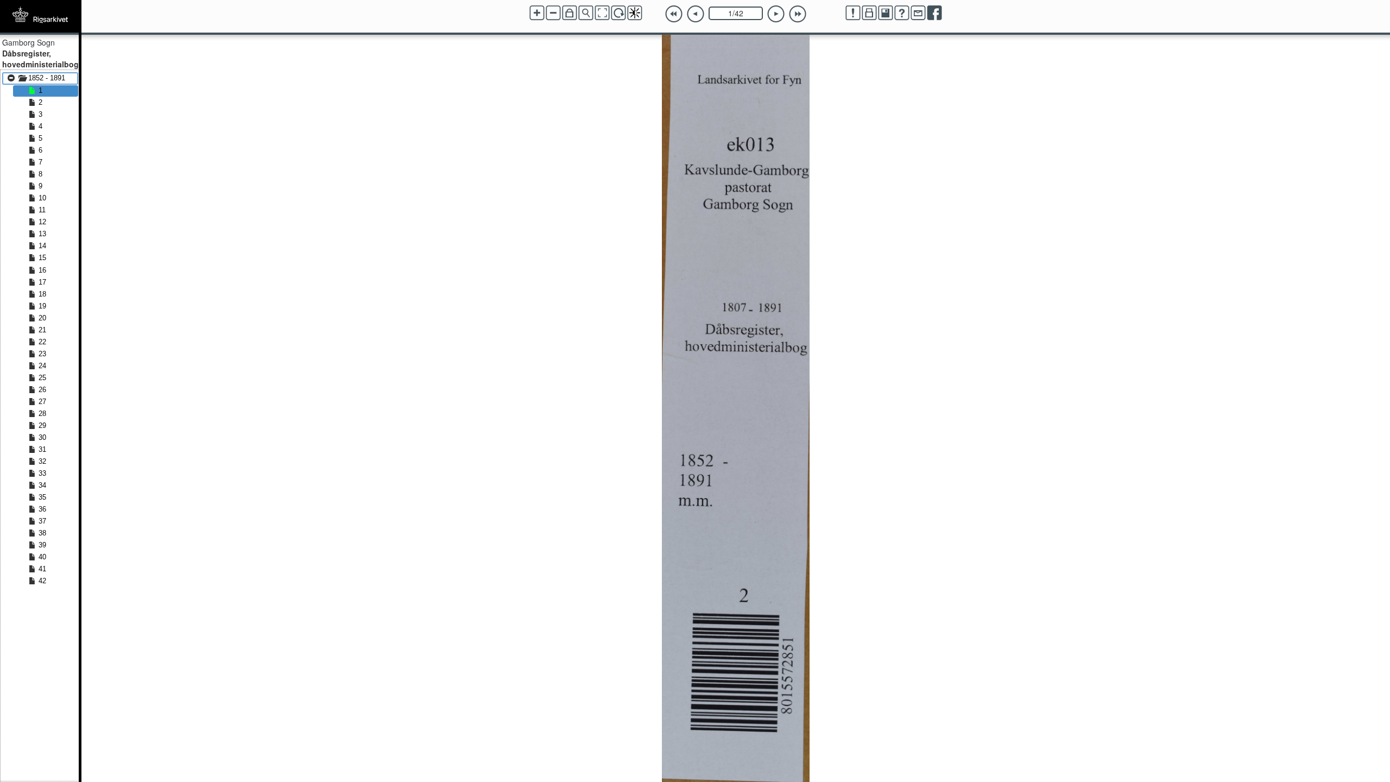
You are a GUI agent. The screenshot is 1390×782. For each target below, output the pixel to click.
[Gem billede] (885, 13)
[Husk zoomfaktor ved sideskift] (569, 13)
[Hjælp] (901, 13)
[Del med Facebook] (934, 13)
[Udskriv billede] (869, 13)
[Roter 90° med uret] (618, 13)
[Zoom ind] (537, 13)
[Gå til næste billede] (776, 14)
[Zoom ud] (553, 13)
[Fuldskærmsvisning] (602, 13)
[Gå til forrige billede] (695, 14)
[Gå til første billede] (674, 14)
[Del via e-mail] (918, 13)
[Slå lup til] (585, 13)
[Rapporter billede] (853, 13)
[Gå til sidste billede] (797, 14)
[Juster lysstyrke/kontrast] (634, 13)
